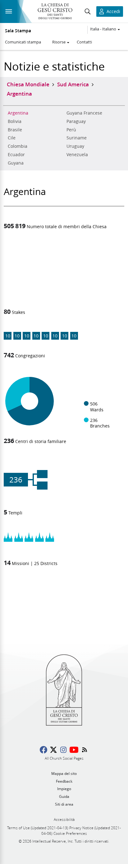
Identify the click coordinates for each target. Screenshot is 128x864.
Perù (71, 130)
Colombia (17, 146)
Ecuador (16, 155)
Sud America (73, 84)
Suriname (76, 138)
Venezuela (77, 155)
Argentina (18, 113)
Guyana (16, 163)
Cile (12, 138)
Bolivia (14, 121)
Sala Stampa (18, 31)
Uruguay (75, 146)
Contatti (84, 42)
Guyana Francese (84, 113)
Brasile (15, 130)
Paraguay (76, 121)
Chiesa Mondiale (28, 84)
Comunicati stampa (23, 42)
